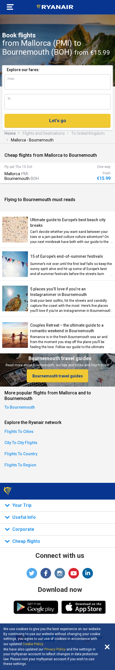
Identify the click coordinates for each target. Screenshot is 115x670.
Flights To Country (20, 454)
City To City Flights (20, 442)
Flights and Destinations (44, 133)
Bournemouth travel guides (57, 376)
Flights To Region (20, 465)
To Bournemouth (19, 407)
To (9, 98)
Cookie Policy (33, 644)
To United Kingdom (88, 133)
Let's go (57, 120)
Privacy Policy (55, 649)
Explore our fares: (23, 70)
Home (10, 133)
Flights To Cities (18, 431)
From (11, 78)
